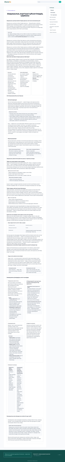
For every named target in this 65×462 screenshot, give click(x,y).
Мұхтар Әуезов (52, 19)
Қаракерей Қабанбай (54, 21)
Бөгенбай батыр (53, 24)
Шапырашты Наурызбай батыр (54, 27)
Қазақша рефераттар (11, 10)
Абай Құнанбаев (53, 17)
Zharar (7, 2)
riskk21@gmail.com (37, 455)
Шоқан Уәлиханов (53, 32)
